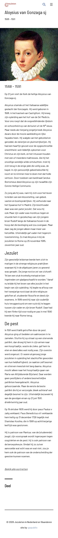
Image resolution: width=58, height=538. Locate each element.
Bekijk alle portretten (16, 469)
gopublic (33, 527)
